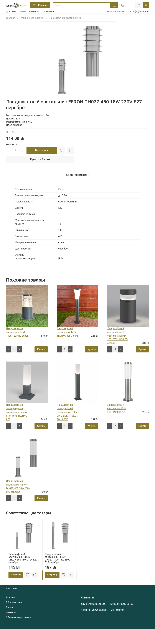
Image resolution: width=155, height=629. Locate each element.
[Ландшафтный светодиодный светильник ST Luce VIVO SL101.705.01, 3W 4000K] (77, 382)
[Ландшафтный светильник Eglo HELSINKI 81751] (128, 382)
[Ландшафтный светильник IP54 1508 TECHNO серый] (27, 305)
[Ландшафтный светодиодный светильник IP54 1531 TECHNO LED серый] (128, 305)
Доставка (11, 11)
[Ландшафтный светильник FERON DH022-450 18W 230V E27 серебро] (27, 458)
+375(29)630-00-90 (115, 11)
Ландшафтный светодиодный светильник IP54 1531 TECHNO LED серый (117, 335)
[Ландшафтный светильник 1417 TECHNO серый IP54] (77, 305)
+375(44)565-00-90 (139, 11)
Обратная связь (14, 602)
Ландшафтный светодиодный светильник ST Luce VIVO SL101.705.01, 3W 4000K (68, 412)
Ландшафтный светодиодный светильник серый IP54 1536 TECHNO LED (16, 412)
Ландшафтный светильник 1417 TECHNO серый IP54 (68, 332)
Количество (12, 144)
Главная (10, 17)
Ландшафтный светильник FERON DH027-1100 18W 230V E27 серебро (57, 558)
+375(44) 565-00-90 (122, 603)
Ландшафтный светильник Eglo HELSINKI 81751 (116, 408)
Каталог (43, 5)
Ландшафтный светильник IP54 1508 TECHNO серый (17, 332)
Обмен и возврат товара (18, 617)
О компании (48, 11)
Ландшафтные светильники (65, 17)
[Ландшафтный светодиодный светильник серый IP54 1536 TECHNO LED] (27, 382)
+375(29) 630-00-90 (93, 603)
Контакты (34, 11)
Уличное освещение (31, 17)
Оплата (22, 11)
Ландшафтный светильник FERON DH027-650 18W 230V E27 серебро (22, 558)
